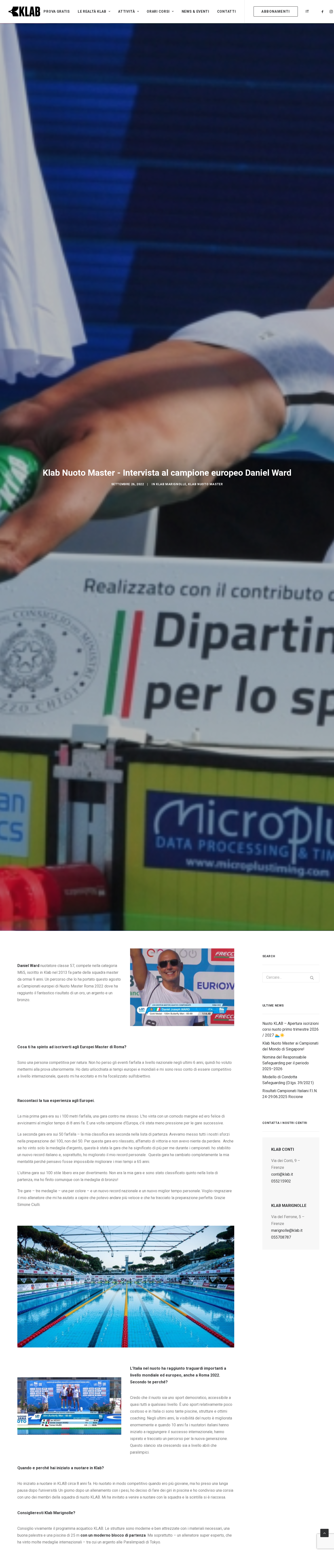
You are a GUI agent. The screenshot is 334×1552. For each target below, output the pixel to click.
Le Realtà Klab (92, 11)
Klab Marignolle (171, 484)
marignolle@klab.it (286, 1230)
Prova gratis (57, 11)
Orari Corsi (158, 11)
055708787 (281, 1237)
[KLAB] (24, 11)
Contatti (226, 11)
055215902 (281, 1181)
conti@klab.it (282, 1174)
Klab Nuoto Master (205, 484)
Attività (126, 11)
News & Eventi (195, 11)
